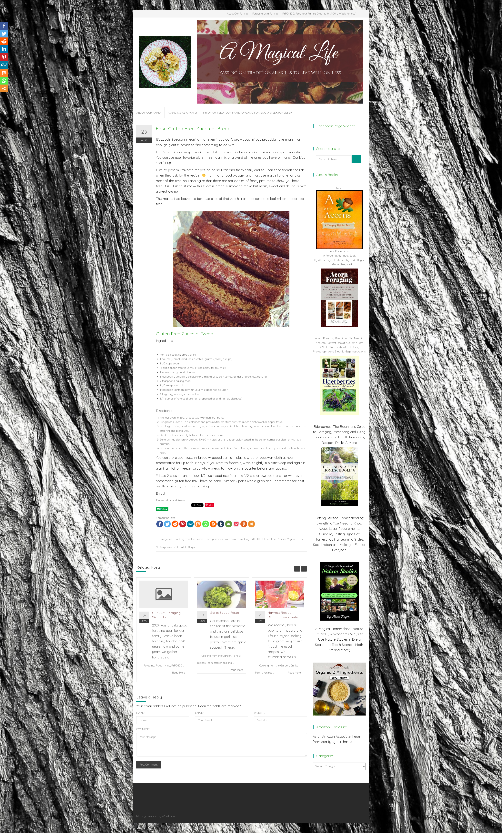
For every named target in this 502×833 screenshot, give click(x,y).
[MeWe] (190, 524)
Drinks (294, 665)
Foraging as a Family (265, 13)
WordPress (168, 816)
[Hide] (1, 95)
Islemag (141, 816)
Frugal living (163, 665)
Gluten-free (269, 539)
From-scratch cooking (236, 539)
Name (140, 713)
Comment (143, 729)
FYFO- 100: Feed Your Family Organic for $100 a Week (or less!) (319, 13)
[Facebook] (159, 524)
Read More (178, 672)
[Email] (228, 524)
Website (259, 713)
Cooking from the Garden (190, 539)
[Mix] (198, 524)
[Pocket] (236, 524)
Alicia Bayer (188, 547)
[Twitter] (167, 524)
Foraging (149, 665)
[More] (251, 524)
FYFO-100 (255, 539)
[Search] (356, 159)
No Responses (164, 547)
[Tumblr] (220, 524)
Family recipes (214, 539)
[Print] (213, 524)
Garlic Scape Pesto (224, 613)
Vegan (291, 539)
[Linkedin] (4, 49)
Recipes (281, 539)
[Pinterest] (182, 524)
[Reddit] (175, 524)
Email (199, 713)
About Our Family (237, 13)
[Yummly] (243, 524)
